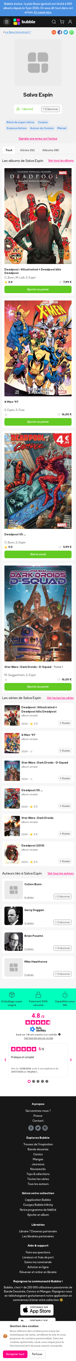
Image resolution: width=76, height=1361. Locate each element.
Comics (38, 1154)
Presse (38, 1115)
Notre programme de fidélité (38, 1209)
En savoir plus (42, 12)
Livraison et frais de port (38, 1257)
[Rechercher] (54, 21)
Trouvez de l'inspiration (38, 1144)
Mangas (38, 1159)
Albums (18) (50, 150)
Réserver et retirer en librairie (38, 1272)
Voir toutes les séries (60, 698)
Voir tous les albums (61, 160)
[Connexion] (70, 21)
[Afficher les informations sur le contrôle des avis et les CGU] (59, 1034)
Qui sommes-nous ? (38, 1111)
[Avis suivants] (70, 1060)
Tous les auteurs (38, 1184)
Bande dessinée (38, 1149)
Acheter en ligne (38, 1267)
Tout (8, 150)
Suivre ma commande (38, 1262)
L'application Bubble (38, 1200)
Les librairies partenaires (38, 1236)
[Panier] (62, 21)
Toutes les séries (38, 1179)
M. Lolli (20, 277)
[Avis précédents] (5, 1060)
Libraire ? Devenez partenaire (38, 1231)
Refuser (37, 1354)
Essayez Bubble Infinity (38, 1205)
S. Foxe (20, 410)
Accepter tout (15, 1354)
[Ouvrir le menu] (6, 21)
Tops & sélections (38, 1174)
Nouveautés (38, 1169)
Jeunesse (38, 1164)
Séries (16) (27, 150)
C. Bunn (9, 277)
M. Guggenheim (14, 675)
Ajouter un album (38, 1214)
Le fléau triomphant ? (18, 32)
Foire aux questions (38, 1252)
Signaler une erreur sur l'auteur (38, 138)
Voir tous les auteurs (61, 873)
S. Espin (31, 277)
